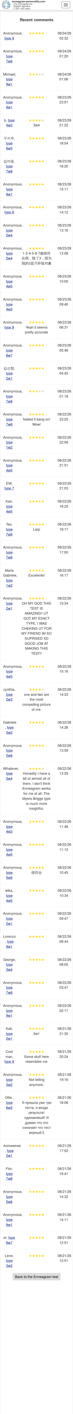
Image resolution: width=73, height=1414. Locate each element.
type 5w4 (9, 233)
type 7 (9, 487)
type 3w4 (9, 776)
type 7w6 (9, 58)
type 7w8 (9, 168)
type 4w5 (9, 284)
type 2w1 (9, 375)
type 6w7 (10, 1240)
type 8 (9, 211)
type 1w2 (9, 444)
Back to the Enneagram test (36, 1276)
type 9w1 (9, 81)
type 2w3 (9, 697)
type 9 (9, 38)
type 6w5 (9, 145)
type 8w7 (9, 353)
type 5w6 (9, 753)
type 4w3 (10, 122)
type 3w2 (10, 730)
